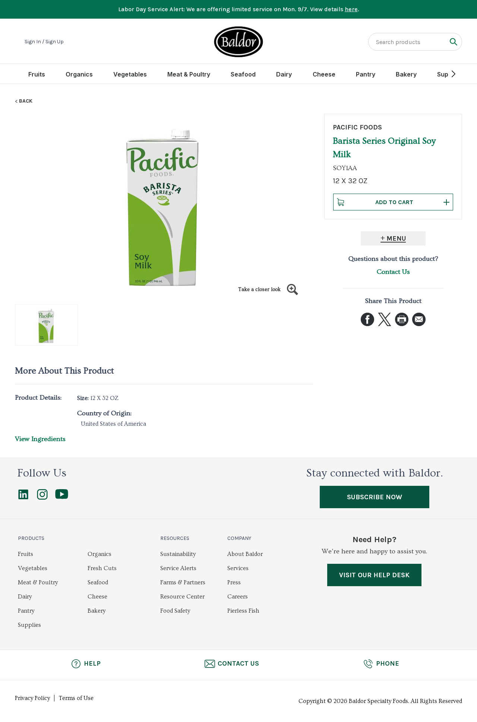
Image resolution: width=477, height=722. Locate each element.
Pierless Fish (243, 610)
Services (238, 568)
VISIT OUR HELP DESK (374, 575)
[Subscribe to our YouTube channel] (61, 497)
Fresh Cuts (102, 568)
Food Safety (175, 610)
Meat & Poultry (188, 74)
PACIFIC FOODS (357, 127)
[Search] (453, 41)
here (351, 9)
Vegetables (130, 74)
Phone (387, 663)
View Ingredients (40, 439)
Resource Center (182, 596)
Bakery (406, 74)
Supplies (29, 625)
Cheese (324, 74)
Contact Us (393, 272)
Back (25, 101)
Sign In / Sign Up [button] (44, 42)
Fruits (36, 74)
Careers (237, 596)
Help (92, 663)
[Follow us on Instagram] (42, 497)
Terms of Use (76, 698)
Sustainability (178, 554)
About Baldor (245, 554)
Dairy (284, 74)
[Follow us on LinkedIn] (23, 497)
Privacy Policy (32, 698)
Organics (79, 74)
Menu (396, 238)
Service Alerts (178, 568)
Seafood (243, 74)
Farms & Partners (182, 582)
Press (234, 582)
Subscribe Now (374, 497)
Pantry (365, 74)
